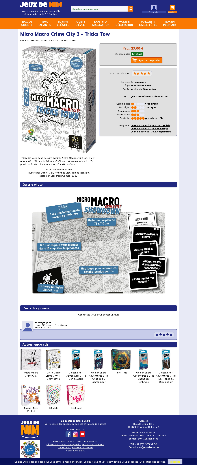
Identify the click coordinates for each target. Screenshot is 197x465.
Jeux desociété (26, 23)
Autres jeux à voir (56, 40)
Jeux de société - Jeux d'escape (149, 128)
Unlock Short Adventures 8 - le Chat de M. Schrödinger (98, 377)
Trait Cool (76, 407)
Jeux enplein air (169, 23)
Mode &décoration (124, 23)
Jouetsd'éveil (80, 23)
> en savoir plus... (75, 450)
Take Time (121, 372)
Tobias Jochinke (81, 172)
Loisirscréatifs (63, 23)
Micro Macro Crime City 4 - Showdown (53, 375)
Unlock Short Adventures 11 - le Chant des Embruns (143, 377)
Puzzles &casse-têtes (148, 23)
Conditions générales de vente (75, 447)
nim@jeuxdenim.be (148, 447)
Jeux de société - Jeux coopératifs (151, 131)
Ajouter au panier (149, 60)
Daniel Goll (47, 172)
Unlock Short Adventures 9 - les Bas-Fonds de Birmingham (166, 377)
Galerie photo (26, 40)
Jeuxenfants (44, 23)
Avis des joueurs (40, 40)
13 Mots (53, 407)
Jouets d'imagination (100, 23)
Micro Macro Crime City (31, 374)
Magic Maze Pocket (31, 409)
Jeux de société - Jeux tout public (150, 125)
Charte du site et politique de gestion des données (75, 444)
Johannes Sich (64, 169)
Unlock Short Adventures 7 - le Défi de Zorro (76, 375)
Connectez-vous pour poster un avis (98, 314)
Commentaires (71, 40)
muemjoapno (43, 322)
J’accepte (175, 461)
